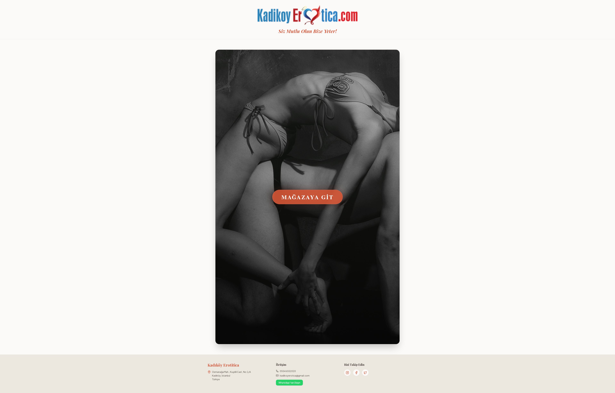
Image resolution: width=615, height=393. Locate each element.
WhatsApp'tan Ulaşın (289, 382)
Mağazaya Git (307, 197)
